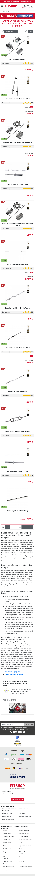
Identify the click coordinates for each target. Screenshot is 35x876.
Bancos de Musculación (25, 840)
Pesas (20, 842)
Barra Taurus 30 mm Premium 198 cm (17, 348)
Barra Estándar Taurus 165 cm (17, 471)
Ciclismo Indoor (7, 842)
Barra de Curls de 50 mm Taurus (17, 185)
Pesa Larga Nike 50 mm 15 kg (17, 511)
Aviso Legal (22, 813)
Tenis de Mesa (6, 840)
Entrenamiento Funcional (7, 857)
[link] (6, 690)
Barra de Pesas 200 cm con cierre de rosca (17, 143)
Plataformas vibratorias (25, 866)
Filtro (30, 31)
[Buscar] (28, 6)
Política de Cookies (7, 813)
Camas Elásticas (23, 836)
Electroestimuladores (8, 866)
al (8, 794)
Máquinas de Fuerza (8, 836)
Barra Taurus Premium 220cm (17, 264)
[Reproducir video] (17, 708)
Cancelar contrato (17, 800)
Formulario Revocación (8, 820)
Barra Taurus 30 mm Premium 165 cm (17, 99)
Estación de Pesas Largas (24, 853)
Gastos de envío (6, 816)
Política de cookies (23, 809)
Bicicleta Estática (7, 849)
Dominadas (22, 862)
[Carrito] (32, 6)
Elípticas (5, 830)
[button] (31, 527)
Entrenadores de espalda (7, 862)
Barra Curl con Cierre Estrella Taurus (17, 308)
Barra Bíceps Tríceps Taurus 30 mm (17, 431)
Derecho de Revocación (25, 816)
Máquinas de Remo (24, 833)
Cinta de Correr (7, 833)
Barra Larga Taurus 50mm (17, 59)
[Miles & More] (17, 775)
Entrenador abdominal (25, 857)
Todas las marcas (7, 871)
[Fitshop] (11, 6)
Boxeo (4, 846)
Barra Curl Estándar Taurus (17, 391)
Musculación (6, 11)
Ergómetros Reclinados (25, 846)
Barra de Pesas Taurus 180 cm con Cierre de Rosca (17, 224)
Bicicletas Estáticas (24, 830)
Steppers (5, 852)
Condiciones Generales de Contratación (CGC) (9, 809)
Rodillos (21, 849)
